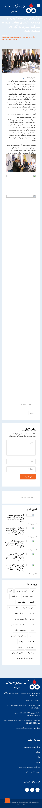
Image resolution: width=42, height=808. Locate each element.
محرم (32, 636)
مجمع (32, 630)
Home (12, 35)
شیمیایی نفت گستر (17, 624)
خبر (24, 78)
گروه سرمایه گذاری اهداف (25, 658)
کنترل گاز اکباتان (17, 653)
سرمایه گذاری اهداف (33, 772)
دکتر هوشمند (13, 608)
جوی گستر (15, 596)
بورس (38, 762)
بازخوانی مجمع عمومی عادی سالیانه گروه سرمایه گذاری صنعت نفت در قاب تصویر (15, 518)
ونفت (31, 413)
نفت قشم (31, 641)
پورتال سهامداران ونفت (32, 747)
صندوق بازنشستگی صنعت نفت (29, 767)
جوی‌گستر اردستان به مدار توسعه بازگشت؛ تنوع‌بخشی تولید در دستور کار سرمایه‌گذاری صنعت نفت (15, 531)
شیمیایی (31, 624)
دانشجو (32, 602)
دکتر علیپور (21, 602)
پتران (20, 647)
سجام (38, 752)
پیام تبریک (31, 653)
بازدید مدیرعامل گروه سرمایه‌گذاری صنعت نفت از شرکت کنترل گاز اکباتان (15, 556)
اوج (10, 591)
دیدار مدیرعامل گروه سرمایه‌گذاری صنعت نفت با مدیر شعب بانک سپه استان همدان (14, 544)
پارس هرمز (30, 647)
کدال (38, 757)
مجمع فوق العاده (20, 630)
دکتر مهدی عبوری (28, 608)
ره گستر (31, 613)
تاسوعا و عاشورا (28, 596)
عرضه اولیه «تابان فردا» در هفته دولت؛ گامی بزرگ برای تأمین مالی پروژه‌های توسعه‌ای (15, 568)
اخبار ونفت (5, 35)
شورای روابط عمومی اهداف (24, 619)
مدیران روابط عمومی (18, 636)
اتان (33, 591)
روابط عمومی (19, 613)
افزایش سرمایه (21, 591)
